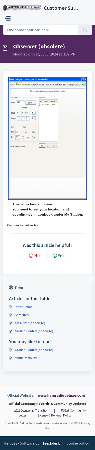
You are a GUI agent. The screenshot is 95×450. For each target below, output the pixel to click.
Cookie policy (77, 443)
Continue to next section (23, 225)
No (37, 255)
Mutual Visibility (26, 358)
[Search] (85, 29)
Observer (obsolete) (30, 323)
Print (19, 287)
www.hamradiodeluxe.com (61, 395)
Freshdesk (51, 443)
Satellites (22, 315)
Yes (61, 255)
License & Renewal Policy (54, 415)
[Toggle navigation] (8, 18)
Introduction (24, 307)
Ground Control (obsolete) (34, 331)
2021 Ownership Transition (31, 410)
